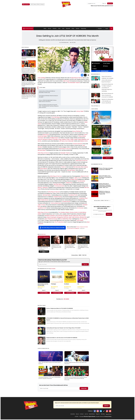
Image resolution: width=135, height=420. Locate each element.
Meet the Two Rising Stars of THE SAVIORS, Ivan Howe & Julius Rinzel (107, 101)
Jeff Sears (62, 141)
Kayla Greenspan (51, 217)
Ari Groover (80, 208)
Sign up (109, 214)
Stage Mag (83, 28)
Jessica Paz (69, 182)
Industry (54, 28)
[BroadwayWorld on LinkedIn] (101, 411)
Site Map (103, 414)
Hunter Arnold (78, 212)
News (45, 28)
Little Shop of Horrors (77, 78)
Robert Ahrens (70, 212)
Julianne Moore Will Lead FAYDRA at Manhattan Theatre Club (47, 92)
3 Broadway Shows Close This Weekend (28, 54)
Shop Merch (26, 4)
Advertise (72, 414)
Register (100, 28)
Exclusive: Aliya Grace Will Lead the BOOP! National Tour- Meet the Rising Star (29, 93)
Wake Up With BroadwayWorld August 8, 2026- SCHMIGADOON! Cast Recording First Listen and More (49, 106)
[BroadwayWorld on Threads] (107, 411)
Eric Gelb (62, 219)
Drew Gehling (41, 78)
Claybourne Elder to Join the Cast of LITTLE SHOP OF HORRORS (61, 337)
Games (77, 28)
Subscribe (84, 388)
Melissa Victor (84, 141)
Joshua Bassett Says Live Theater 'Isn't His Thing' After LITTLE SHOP (63, 328)
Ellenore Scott (85, 176)
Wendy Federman (73, 215)
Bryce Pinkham (76, 131)
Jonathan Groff (73, 195)
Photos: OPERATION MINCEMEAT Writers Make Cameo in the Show (48, 101)
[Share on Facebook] (82, 75)
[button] (111, 28)
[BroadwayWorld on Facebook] (94, 411)
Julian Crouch (78, 178)
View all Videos (95, 106)
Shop (73, 28)
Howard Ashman (77, 144)
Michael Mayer (42, 150)
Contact (81, 414)
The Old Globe (56, 117)
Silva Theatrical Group (51, 219)
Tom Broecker (81, 181)
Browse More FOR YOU (79, 255)
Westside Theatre (75, 82)
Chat (59, 28)
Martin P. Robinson (43, 187)
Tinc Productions (59, 222)
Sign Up (106, 405)
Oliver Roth (68, 219)
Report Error (108, 414)
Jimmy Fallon (80, 111)
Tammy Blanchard (56, 203)
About (77, 414)
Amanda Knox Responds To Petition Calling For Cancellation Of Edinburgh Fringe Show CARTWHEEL (107, 87)
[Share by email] (88, 75)
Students (68, 28)
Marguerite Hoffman (62, 217)
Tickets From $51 (107, 59)
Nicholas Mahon (58, 184)
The (69, 82)
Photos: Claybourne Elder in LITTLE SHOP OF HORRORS (59, 308)
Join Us (86, 414)
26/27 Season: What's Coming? (37, 4)
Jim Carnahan (83, 219)
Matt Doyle (66, 81)
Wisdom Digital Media (89, 416)
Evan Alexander (69, 141)
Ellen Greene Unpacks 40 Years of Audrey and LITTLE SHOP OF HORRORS (107, 95)
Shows (49, 28)
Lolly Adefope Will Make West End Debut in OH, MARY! (48, 96)
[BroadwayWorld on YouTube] (110, 411)
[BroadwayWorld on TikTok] (104, 411)
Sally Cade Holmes (74, 217)
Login (106, 28)
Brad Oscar (46, 134)
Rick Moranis (76, 167)
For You (44, 234)
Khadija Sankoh (54, 138)
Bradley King (73, 179)
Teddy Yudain (73, 139)
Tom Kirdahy (61, 212)
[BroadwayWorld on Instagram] (97, 411)
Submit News (92, 414)
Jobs (63, 28)
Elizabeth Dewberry (50, 215)
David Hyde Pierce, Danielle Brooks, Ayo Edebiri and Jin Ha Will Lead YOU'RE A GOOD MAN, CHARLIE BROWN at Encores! (28, 67)
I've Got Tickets (43, 292)
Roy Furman (82, 215)
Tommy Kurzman (59, 186)
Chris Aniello (79, 220)
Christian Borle (57, 196)
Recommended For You (96, 164)
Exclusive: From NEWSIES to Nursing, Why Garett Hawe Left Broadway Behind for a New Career (28, 81)
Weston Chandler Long (54, 139)
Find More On (62, 299)
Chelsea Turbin (65, 139)
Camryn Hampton (43, 139)
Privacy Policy (107, 416)
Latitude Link (82, 217)
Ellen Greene (84, 167)
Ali (58, 215)
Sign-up (104, 3)
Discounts (108, 157)
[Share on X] (85, 75)
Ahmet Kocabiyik (63, 215)
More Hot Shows (96, 157)
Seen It (43, 290)
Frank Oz (63, 167)
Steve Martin (43, 168)
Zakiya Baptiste (82, 139)
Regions (98, 414)
